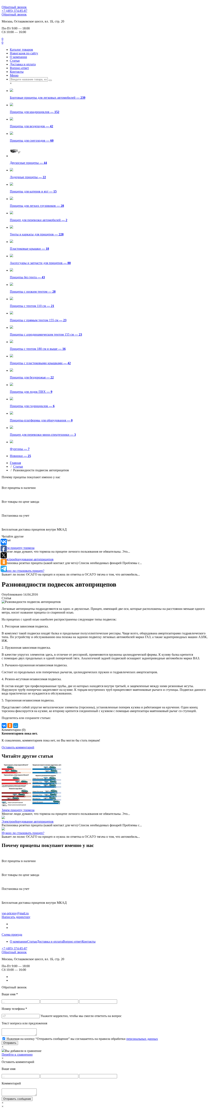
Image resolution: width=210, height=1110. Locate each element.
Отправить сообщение (17, 1098)
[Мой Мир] (15, 725)
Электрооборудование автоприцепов (28, 559)
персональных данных (142, 1039)
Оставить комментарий (18, 747)
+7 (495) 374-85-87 (14, 10)
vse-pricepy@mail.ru (15, 913)
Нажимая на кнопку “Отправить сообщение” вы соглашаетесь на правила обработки (82, 1039)
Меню (14, 75)
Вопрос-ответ (19, 68)
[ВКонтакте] (4, 725)
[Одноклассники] (9, 725)
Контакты (17, 71)
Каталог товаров (21, 49)
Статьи (15, 60)
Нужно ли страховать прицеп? (23, 570)
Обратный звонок (14, 7)
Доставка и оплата (23, 64)
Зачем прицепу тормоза (18, 548)
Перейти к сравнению (17, 1054)
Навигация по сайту (24, 53)
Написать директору (16, 917)
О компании (18, 57)
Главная (15, 463)
